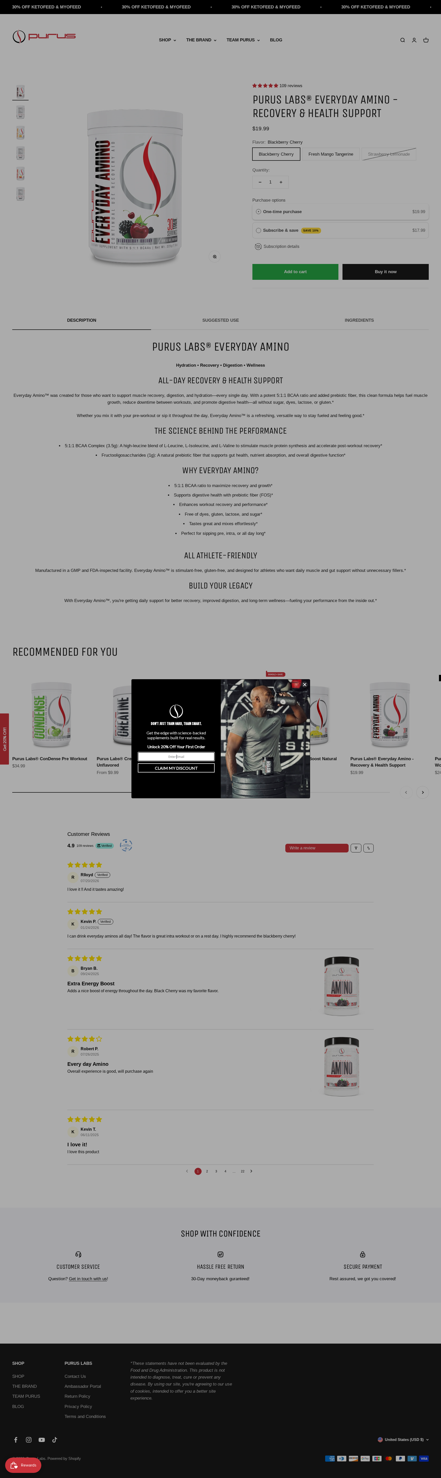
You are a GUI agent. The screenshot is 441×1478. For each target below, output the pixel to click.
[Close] (305, 685)
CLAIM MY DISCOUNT (176, 768)
